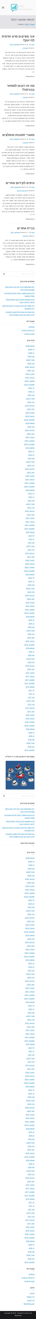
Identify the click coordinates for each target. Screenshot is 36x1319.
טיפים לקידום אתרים (20, 183)
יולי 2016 (31, 733)
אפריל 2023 (30, 462)
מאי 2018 (31, 655)
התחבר (31, 1293)
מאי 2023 (31, 458)
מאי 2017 (31, 697)
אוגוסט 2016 (30, 729)
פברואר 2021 (29, 553)
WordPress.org (29, 1304)
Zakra (27, 1313)
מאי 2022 (31, 501)
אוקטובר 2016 (29, 722)
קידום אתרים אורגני (22, 190)
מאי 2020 (31, 585)
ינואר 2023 (30, 472)
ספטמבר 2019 (29, 613)
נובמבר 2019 (29, 606)
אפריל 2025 (30, 399)
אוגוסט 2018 (30, 648)
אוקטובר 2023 (29, 441)
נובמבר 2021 (29, 522)
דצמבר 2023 (29, 437)
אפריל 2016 (30, 743)
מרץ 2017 (31, 704)
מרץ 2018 (31, 662)
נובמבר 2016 (29, 718)
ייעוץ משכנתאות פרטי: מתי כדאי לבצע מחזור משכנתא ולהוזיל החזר (19, 288)
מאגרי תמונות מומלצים (18, 135)
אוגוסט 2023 (30, 448)
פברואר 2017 (29, 708)
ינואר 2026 (30, 370)
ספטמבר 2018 (29, 645)
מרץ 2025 (30, 402)
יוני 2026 (31, 353)
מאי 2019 (31, 627)
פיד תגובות (30, 1300)
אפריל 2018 (30, 659)
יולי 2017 (31, 690)
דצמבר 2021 (30, 518)
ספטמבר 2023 (29, 444)
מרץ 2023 (30, 465)
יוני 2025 (31, 392)
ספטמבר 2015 (29, 750)
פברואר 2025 (29, 406)
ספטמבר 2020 (29, 571)
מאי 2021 (31, 543)
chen (32, 44)
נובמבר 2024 (29, 416)
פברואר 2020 (29, 595)
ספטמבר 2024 (29, 420)
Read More (30, 76)
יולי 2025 (31, 388)
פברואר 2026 (29, 367)
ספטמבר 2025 (29, 385)
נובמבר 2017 (30, 676)
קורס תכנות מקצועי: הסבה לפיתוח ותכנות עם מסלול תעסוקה (19, 294)
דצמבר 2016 (30, 715)
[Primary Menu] (3, 7)
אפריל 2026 (30, 360)
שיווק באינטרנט (29, 334)
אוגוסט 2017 (30, 687)
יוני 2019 (31, 624)
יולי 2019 (31, 620)
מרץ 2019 (31, 634)
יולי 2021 (31, 536)
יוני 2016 (31, 736)
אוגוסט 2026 (30, 346)
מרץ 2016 (31, 747)
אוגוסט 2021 (30, 532)
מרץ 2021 (31, 550)
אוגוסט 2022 (30, 490)
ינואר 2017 (30, 711)
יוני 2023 (31, 455)
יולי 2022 (31, 493)
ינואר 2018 (30, 669)
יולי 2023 (31, 451)
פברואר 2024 (29, 430)
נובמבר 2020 (29, 564)
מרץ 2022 (30, 508)
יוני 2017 (31, 694)
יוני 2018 (31, 652)
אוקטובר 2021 (29, 525)
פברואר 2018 (29, 666)
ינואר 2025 (30, 409)
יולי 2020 (31, 578)
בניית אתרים (25, 228)
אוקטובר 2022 (29, 483)
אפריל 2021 (30, 546)
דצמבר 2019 (30, 602)
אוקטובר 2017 (29, 680)
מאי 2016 (31, 740)
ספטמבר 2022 (29, 486)
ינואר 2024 (30, 434)
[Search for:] (18, 273)
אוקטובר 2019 (29, 610)
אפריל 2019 (30, 631)
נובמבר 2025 (29, 377)
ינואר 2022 (30, 515)
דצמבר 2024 (29, 413)
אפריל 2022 (30, 504)
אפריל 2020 (30, 588)
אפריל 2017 (30, 701)
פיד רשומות (30, 1297)
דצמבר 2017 (30, 673)
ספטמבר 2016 (29, 726)
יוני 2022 (31, 497)
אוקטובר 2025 (29, 381)
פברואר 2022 (29, 511)
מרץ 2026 (30, 363)
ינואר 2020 (30, 599)
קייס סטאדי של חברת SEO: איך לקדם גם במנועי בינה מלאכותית (18, 307)
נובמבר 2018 (29, 641)
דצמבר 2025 (29, 374)
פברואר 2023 (29, 469)
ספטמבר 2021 (29, 529)
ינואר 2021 (30, 557)
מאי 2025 (31, 395)
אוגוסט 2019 (30, 617)
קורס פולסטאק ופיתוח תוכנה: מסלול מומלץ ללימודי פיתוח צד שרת (20, 301)
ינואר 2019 (30, 638)
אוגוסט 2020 (30, 574)
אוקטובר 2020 (29, 567)
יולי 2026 (31, 349)
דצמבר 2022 (29, 476)
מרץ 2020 (30, 592)
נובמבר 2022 (29, 479)
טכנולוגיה (25, 48)
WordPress (18, 1315)
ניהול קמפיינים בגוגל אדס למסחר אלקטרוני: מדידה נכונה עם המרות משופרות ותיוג (19, 313)
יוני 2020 (31, 581)
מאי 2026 (31, 356)
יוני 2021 (31, 539)
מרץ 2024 (30, 427)
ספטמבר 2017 (29, 683)
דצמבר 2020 (29, 560)
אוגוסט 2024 (30, 423)
